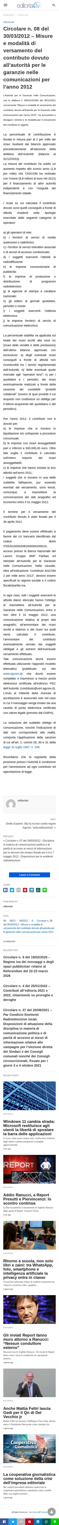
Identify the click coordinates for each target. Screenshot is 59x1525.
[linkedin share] (32, 890)
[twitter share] (12, 890)
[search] (54, 5)
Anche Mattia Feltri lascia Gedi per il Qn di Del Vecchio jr (26, 1412)
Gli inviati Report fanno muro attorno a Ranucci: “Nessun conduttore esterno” (26, 1341)
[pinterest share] (25, 890)
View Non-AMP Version (38, 1512)
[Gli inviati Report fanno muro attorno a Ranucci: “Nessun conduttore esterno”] (29, 1309)
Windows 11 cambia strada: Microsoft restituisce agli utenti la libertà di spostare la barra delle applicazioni (29, 1127)
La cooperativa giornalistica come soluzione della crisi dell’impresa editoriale (29, 1478)
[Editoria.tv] (29, 5)
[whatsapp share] (38, 890)
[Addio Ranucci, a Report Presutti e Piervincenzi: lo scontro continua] (29, 1169)
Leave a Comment (29, 874)
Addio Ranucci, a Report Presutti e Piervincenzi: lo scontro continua (27, 1199)
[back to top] (52, 1512)
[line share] (45, 890)
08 (4, 920)
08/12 (13, 920)
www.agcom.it (12, 673)
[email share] (18, 890)
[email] (21, 1521)
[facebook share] (5, 890)
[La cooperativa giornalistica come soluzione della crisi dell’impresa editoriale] (29, 1448)
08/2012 (23, 920)
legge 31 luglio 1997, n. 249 (21, 747)
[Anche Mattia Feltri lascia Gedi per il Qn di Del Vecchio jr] (29, 1383)
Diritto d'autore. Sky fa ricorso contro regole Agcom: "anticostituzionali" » (31, 825)
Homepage (8, 15)
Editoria (8, 1114)
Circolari (23, 15)
